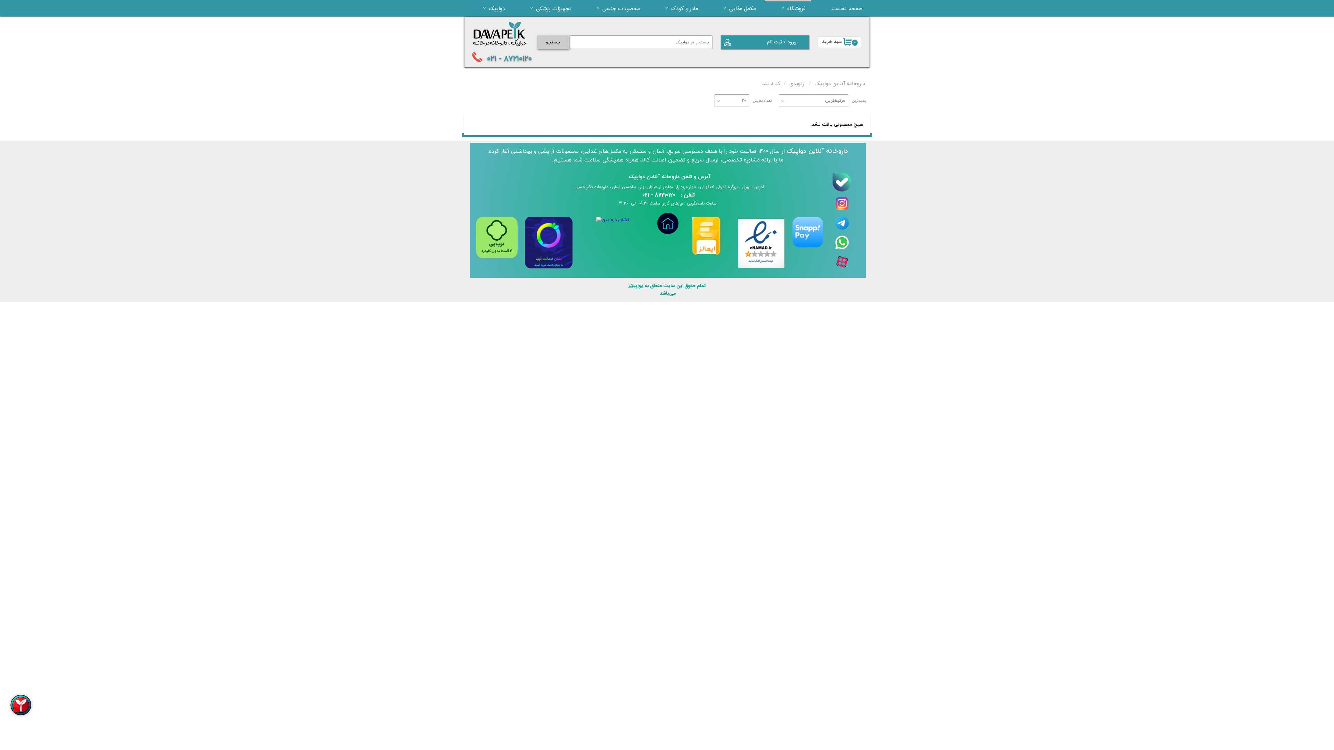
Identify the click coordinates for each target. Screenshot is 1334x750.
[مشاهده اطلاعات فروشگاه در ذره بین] (612, 220)
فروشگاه (796, 8)
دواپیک (497, 8)
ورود (792, 42)
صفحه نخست (847, 8)
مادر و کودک (684, 8)
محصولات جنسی (621, 8)
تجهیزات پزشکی (553, 8)
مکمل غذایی (742, 8)
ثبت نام (774, 42)
